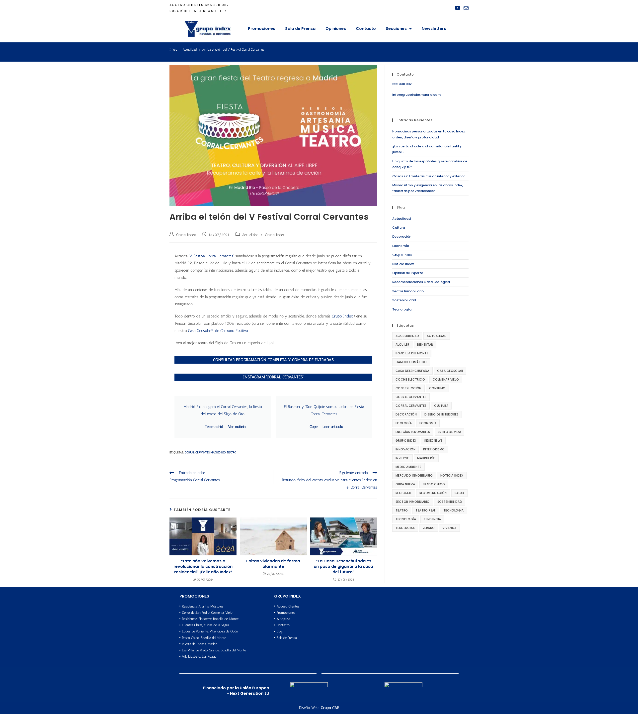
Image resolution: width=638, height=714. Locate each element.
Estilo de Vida (449, 432)
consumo (437, 388)
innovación (405, 449)
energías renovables (413, 432)
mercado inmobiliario (414, 475)
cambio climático (411, 362)
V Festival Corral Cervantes (211, 256)
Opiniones (335, 28)
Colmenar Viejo (446, 379)
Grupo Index (186, 235)
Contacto (366, 28)
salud (459, 493)
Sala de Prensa (300, 28)
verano (428, 528)
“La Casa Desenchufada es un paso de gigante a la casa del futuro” (343, 566)
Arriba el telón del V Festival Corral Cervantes (233, 49)
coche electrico (410, 379)
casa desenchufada (412, 371)
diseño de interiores (441, 414)
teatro (231, 452)
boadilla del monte (412, 353)
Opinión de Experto (407, 273)
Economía (400, 245)
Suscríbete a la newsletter (197, 11)
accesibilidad (407, 336)
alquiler (402, 344)
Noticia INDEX (451, 475)
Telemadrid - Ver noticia (225, 426)
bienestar (425, 344)
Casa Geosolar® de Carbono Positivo (218, 330)
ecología (404, 423)
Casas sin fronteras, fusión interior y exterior (428, 176)
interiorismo (434, 449)
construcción (408, 388)
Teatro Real (425, 510)
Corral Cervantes (197, 452)
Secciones (396, 28)
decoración (406, 414)
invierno (402, 458)
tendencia (432, 519)
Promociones (261, 28)
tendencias (405, 528)
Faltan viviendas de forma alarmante (273, 563)
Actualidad (250, 235)
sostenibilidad (449, 502)
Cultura (398, 227)
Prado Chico (434, 484)
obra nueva (405, 484)
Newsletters (434, 28)
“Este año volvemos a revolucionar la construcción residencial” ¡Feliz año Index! (203, 566)
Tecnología (401, 309)
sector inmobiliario (413, 502)
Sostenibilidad (404, 300)
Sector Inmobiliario (408, 291)
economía (427, 423)
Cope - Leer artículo (326, 426)
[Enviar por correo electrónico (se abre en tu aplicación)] (465, 8)
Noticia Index (403, 264)
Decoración (401, 236)
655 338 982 (217, 5)
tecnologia (453, 510)
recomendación (433, 493)
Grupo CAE (330, 707)
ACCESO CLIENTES (186, 5)
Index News (433, 440)
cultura (441, 406)
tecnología (406, 519)
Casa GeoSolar (450, 371)
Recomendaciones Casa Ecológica (421, 282)
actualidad (437, 336)
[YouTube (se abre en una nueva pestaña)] (457, 7)
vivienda (449, 528)
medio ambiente (408, 467)
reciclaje (404, 493)
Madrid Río (218, 452)
